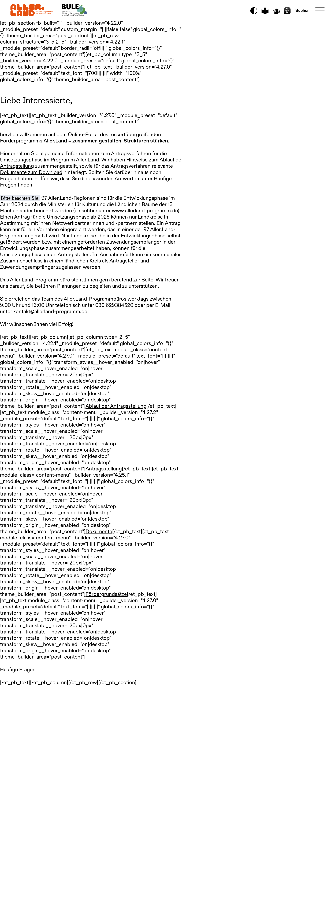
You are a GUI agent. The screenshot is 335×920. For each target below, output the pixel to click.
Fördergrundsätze (106, 594)
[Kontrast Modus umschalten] (253, 10)
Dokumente (98, 531)
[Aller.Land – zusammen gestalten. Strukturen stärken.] (32, 10)
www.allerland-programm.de (145, 211)
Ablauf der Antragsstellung (115, 406)
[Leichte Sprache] (265, 10)
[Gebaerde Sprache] (276, 10)
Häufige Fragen (18, 669)
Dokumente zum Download (31, 172)
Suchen (302, 11)
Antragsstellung (103, 469)
